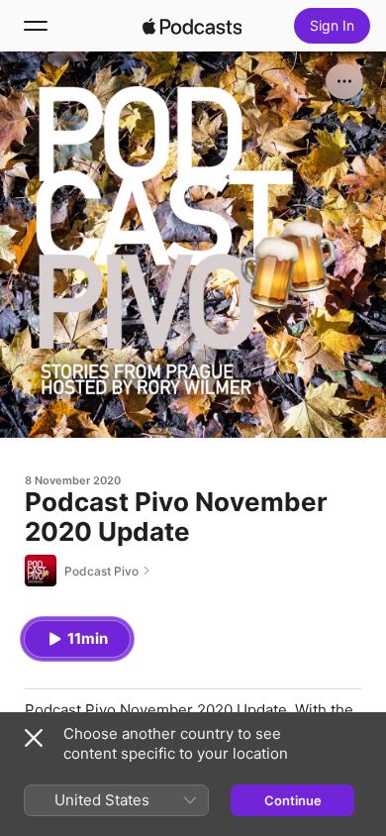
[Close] (34, 738)
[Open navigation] (35, 26)
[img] (192, 26)
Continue (293, 800)
